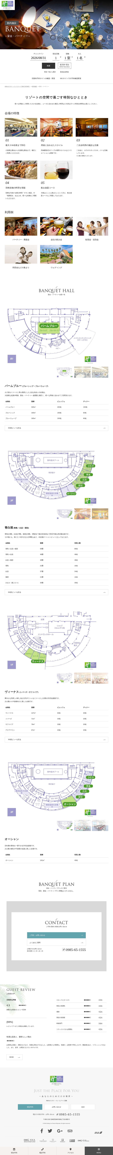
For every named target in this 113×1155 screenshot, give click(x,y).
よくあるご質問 (35, 942)
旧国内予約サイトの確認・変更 (43, 78)
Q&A (83, 1107)
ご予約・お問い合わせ (37, 935)
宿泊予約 (30, 1107)
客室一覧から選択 (50, 72)
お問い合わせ (56, 1107)
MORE (11, 1057)
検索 (48, 66)
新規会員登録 (64, 72)
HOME (17, 86)
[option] (56, 334)
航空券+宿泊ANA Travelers (64, 66)
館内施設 (34, 86)
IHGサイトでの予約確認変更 (70, 78)
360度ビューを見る (14, 428)
